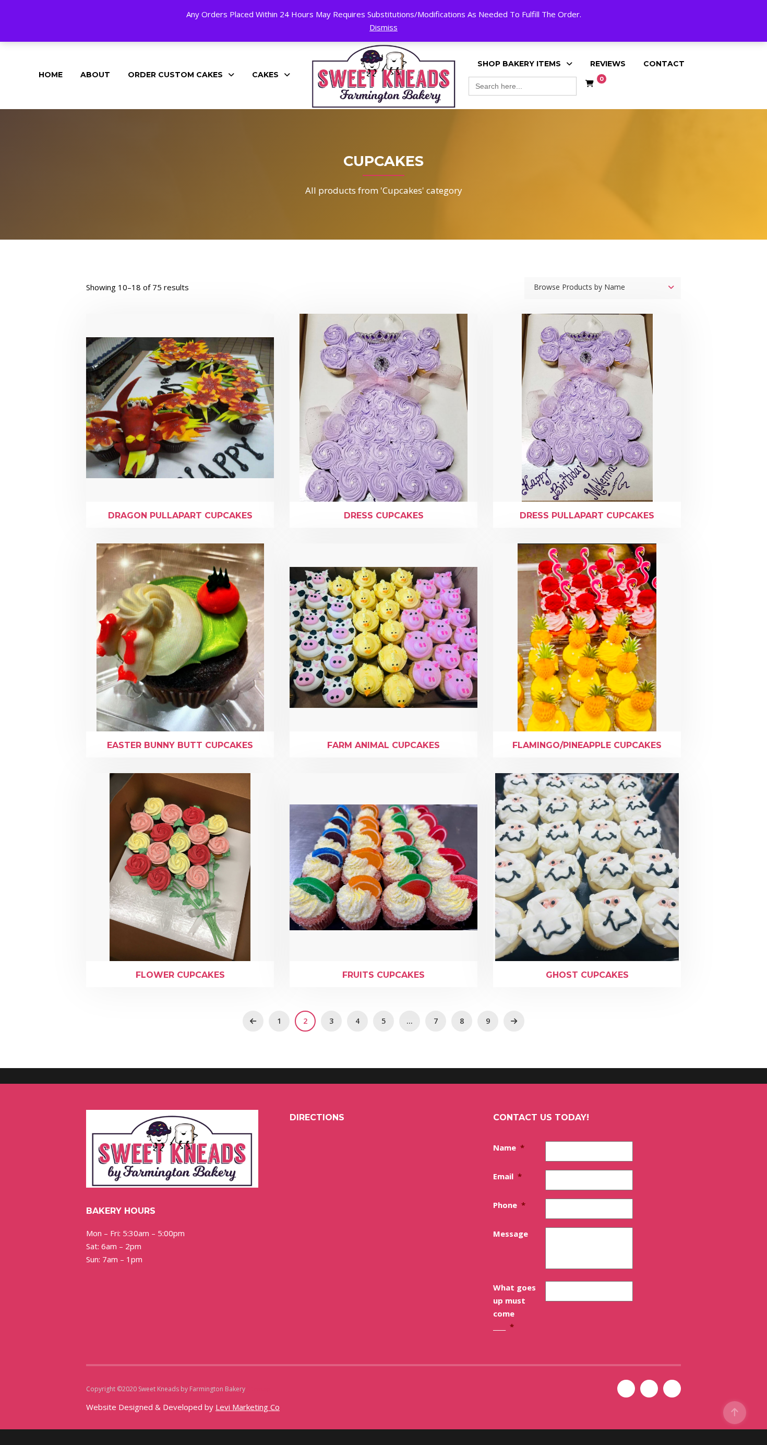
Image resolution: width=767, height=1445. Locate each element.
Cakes (265, 74)
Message (510, 1233)
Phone (509, 1205)
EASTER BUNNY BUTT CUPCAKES (180, 745)
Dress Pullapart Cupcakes (587, 515)
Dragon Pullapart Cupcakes (180, 515)
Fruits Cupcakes (383, 975)
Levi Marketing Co (247, 1407)
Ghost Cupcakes (587, 975)
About (95, 74)
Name (508, 1147)
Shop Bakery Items (519, 63)
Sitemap (259, 1388)
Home (51, 74)
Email (507, 1176)
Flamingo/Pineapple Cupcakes (587, 745)
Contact (664, 63)
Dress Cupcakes (384, 515)
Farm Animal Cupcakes (383, 745)
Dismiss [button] (383, 27)
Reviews (608, 63)
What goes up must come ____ (514, 1307)
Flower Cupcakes (180, 975)
